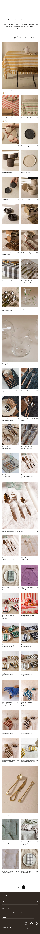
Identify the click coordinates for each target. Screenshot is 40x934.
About (5, 895)
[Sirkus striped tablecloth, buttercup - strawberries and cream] (5, 93)
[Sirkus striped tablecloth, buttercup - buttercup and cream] (3, 93)
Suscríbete (8, 908)
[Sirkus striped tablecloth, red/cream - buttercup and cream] (3, 121)
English (5, 927)
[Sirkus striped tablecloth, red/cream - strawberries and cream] (5, 121)
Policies (6, 901)
